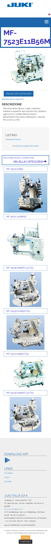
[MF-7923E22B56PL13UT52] (25, 289)
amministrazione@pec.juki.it (13, 509)
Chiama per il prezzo (13, 139)
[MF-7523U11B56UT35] (25, 373)
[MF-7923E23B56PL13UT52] (25, 414)
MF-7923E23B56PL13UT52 (20, 392)
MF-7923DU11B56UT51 (18, 311)
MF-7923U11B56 (14, 169)
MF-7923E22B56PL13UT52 (20, 267)
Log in (7, 477)
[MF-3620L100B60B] (25, 242)
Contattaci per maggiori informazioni (25, 146)
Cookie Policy (25, 542)
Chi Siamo (8, 473)
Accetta (25, 537)
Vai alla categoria (28, 161)
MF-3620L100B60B (16, 216)
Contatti (7, 481)
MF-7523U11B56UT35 (17, 354)
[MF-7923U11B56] (25, 192)
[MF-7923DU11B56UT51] (25, 332)
